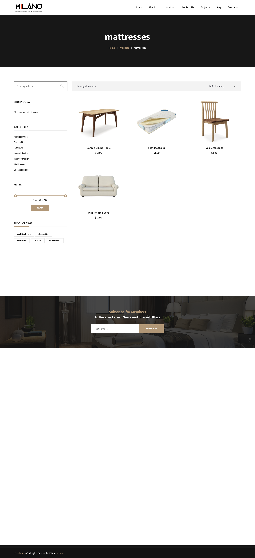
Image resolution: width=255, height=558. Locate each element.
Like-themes (20, 553)
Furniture (18, 148)
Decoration (19, 142)
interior (37, 240)
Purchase (59, 553)
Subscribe (151, 329)
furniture (21, 240)
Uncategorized (21, 170)
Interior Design (21, 159)
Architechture (21, 137)
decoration (43, 234)
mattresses (55, 240)
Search (63, 85)
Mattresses (19, 164)
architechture (24, 234)
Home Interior (21, 153)
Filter (40, 208)
